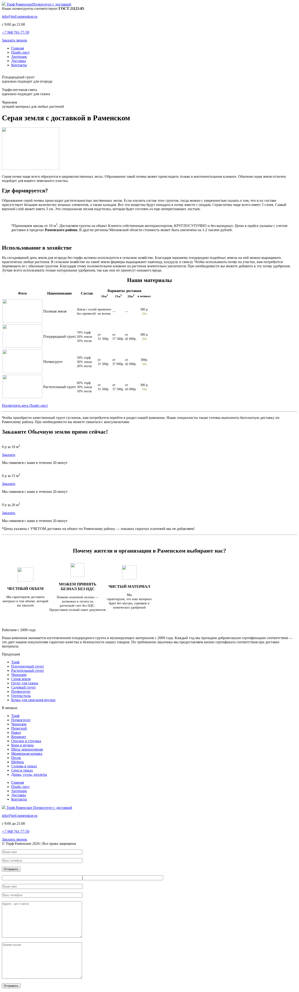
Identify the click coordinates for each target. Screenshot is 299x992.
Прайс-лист (20, 52)
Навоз (16, 732)
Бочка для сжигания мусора (33, 700)
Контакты (19, 65)
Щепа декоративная (27, 749)
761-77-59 (15, 32)
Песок (16, 758)
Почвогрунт (21, 691)
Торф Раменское (38, 4)
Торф (15, 662)
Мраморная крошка (26, 753)
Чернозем (18, 675)
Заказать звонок (14, 40)
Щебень (17, 762)
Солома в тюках (24, 766)
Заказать (8, 455)
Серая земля (20, 679)
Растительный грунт (27, 670)
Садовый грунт (23, 687)
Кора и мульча (22, 745)
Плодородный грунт (27, 666)
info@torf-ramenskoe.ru (19, 16)
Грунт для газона (24, 683)
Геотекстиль (21, 696)
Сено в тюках (22, 770)
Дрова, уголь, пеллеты (29, 774)
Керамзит (18, 737)
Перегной (19, 728)
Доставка (18, 61)
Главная (17, 48)
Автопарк (19, 57)
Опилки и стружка (26, 741)
